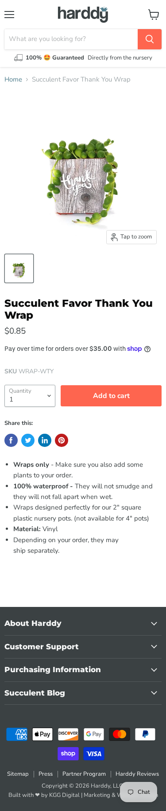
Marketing (97, 795)
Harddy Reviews (137, 774)
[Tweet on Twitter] (28, 440)
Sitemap (18, 774)
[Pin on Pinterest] (61, 440)
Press (46, 774)
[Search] (150, 39)
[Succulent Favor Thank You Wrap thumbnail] (19, 268)
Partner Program (84, 774)
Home (13, 79)
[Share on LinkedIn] (44, 440)
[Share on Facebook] (11, 440)
